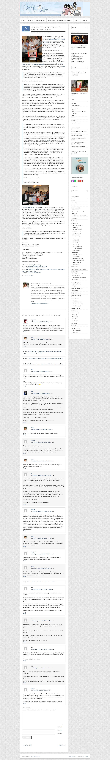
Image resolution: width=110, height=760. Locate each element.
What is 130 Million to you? (34, 272)
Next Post (62, 745)
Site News (73, 311)
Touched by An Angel (35, 756)
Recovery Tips (74, 298)
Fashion (74, 227)
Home (23, 20)
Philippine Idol (76, 233)
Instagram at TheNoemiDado (77, 63)
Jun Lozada (47, 42)
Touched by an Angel (76, 123)
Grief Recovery (76, 305)
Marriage (73, 266)
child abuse (74, 210)
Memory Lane (75, 275)
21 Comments (48, 33)
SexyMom (33, 320)
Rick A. (32, 566)
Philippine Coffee (75, 293)
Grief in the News (77, 304)
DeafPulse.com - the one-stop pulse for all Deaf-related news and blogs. (45, 358)
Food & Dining (75, 235)
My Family (73, 271)
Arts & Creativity (75, 284)
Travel (77, 20)
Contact (84, 20)
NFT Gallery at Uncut (76, 59)
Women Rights (74, 328)
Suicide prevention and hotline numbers (60, 20)
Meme (73, 318)
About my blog (40, 20)
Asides (73, 314)
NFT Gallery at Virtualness (77, 56)
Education (74, 290)
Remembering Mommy (76, 135)
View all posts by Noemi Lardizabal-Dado (39, 303)
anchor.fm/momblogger (76, 177)
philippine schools (75, 295)
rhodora (33, 440)
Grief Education (76, 302)
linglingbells (33, 552)
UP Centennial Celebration (79, 277)
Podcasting (75, 244)
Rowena (33, 509)
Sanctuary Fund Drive (29, 207)
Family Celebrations (76, 273)
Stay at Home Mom (76, 258)
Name (59, 727)
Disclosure (73, 120)
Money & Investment (77, 260)
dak (31, 473)
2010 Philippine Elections (78, 215)
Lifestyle (73, 223)
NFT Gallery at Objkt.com (76, 58)
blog (72, 205)
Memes (74, 242)
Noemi (32, 337)
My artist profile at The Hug (77, 61)
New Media (75, 264)
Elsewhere (74, 316)
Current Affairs (30, 275)
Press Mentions (76, 246)
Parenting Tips (74, 282)
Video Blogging (76, 250)
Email (59, 730)
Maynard (33, 688)
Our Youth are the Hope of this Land (36, 268)
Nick (32, 391)
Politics (73, 213)
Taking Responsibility (36, 265)
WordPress (85, 756)
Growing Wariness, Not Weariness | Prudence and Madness (42, 582)
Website (60, 733)
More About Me (75, 105)
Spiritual (73, 323)
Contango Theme (72, 756)
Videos (73, 115)
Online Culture (75, 237)
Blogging (75, 240)
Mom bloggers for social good (78, 269)
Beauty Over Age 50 (76, 225)
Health (72, 220)
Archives (74, 109)
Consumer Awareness (77, 211)
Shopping (74, 252)
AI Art (72, 200)
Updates (74, 320)
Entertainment (75, 231)
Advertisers (74, 313)
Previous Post (27, 745)
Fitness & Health (76, 229)
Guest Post (73, 218)
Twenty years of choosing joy (78, 146)
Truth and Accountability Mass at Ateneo (37, 266)
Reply (24, 331)
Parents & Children (75, 288)
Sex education (74, 308)
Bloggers (75, 239)
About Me (30, 20)
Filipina (74, 332)
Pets (73, 286)
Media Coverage (77, 248)
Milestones (74, 279)
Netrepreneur (76, 262)
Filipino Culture (75, 330)
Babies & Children (77, 254)
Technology (75, 256)
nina (32, 369)
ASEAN (72, 203)
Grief (73, 300)
